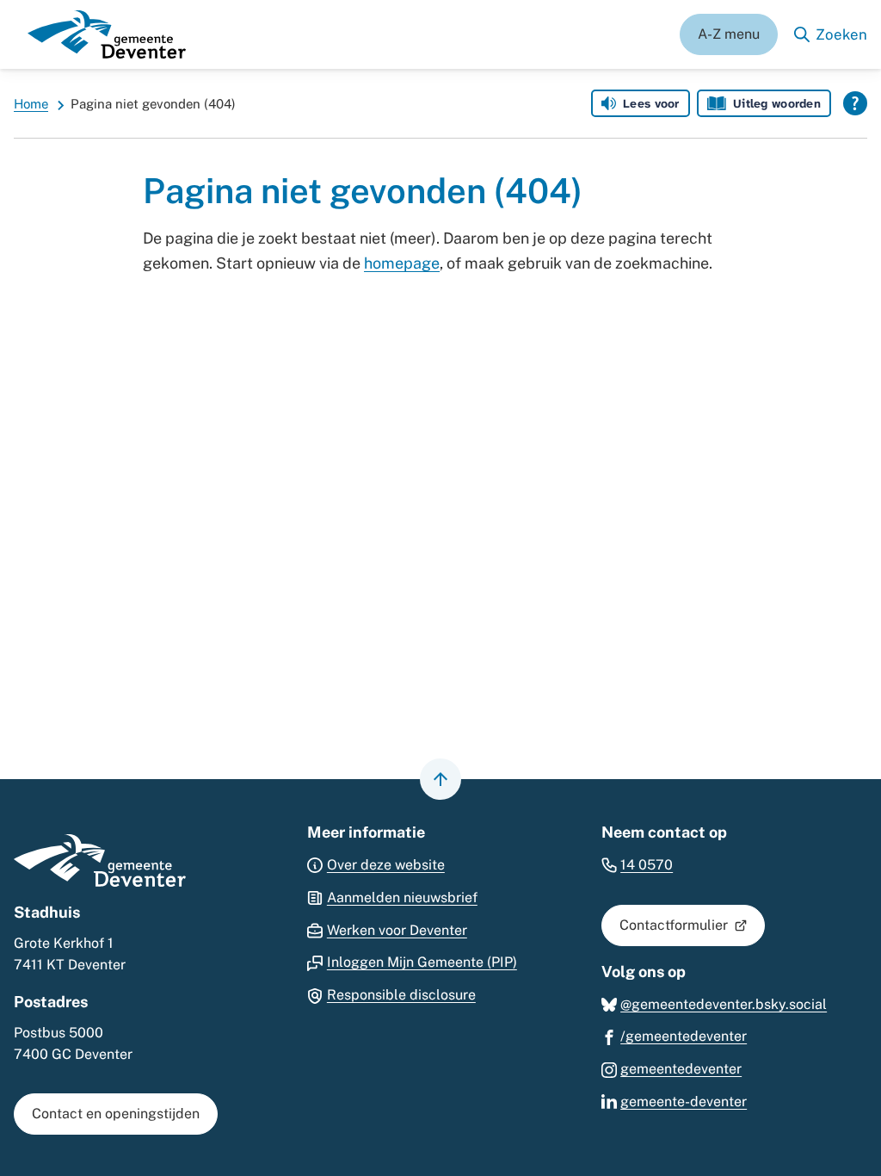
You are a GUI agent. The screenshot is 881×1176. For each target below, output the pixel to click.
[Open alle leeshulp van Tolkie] (855, 103)
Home (31, 103)
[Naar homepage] (107, 34)
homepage (402, 263)
